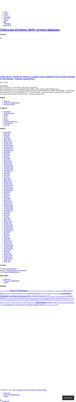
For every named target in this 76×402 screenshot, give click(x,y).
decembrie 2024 (8, 165)
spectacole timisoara (45, 300)
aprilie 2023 (7, 198)
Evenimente (7, 111)
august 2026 (7, 132)
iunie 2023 (7, 195)
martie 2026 (7, 140)
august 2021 (7, 231)
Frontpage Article (9, 113)
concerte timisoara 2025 (46, 293)
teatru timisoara (28, 302)
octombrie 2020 (8, 248)
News (5, 118)
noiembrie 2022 (8, 207)
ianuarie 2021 (8, 243)
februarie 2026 (8, 142)
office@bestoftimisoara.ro (12, 272)
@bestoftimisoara (11, 270)
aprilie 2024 (7, 178)
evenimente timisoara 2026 (40, 296)
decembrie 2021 (8, 225)
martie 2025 (7, 160)
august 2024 (7, 172)
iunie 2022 (7, 215)
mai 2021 (6, 236)
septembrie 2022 (8, 210)
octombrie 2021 (8, 228)
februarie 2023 (8, 202)
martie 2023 (7, 200)
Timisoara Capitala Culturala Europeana (65, 302)
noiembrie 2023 (8, 187)
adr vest (1, 290)
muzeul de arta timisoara (11, 300)
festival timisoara (10, 298)
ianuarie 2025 (8, 163)
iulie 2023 (7, 193)
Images (6, 115)
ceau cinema (58, 291)
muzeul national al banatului (23, 300)
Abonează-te (68, 398)
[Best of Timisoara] (14, 9)
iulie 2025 (7, 153)
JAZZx (69, 298)
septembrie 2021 (8, 230)
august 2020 (7, 250)
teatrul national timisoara (17, 302)
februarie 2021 (8, 241)
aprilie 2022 (7, 218)
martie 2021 (7, 240)
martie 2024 (7, 180)
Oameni (6, 120)
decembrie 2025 (8, 145)
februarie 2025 (8, 162)
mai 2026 (6, 137)
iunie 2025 (7, 155)
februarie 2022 (8, 221)
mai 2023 (6, 197)
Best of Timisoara (18, 390)
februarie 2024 (8, 182)
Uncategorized (8, 123)
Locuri (6, 116)
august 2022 (7, 211)
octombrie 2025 (8, 148)
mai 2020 (6, 251)
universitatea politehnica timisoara (34, 304)
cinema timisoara (16, 293)
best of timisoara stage (33, 290)
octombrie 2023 (8, 188)
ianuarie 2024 (8, 183)
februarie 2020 (8, 255)
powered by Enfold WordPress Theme (35, 390)
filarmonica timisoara (35, 298)
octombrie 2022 (8, 208)
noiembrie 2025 (8, 147)
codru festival (24, 293)
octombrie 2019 (8, 258)
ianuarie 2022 (8, 223)
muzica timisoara (34, 300)
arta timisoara (6, 290)
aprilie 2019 (7, 260)
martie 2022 (7, 220)
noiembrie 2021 (8, 226)
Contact (6, 282)
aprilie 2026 (7, 138)
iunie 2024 (7, 175)
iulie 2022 (7, 213)
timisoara (41, 302)
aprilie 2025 (7, 158)
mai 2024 (6, 177)
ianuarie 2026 (8, 143)
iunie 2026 (7, 135)
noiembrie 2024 (8, 167)
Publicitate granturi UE (10, 121)
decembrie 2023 (8, 185)
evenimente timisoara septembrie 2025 (58, 296)
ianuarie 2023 (8, 203)
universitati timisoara (49, 304)
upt (55, 304)
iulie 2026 (7, 133)
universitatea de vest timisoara (14, 305)
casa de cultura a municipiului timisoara (46, 290)
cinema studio (9, 293)
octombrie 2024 (8, 168)
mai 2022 (6, 216)
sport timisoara (66, 300)
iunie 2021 (7, 235)
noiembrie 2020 (8, 246)
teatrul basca (7, 302)
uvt (57, 305)
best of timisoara (19, 290)
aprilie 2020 (7, 253)
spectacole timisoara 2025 (56, 300)
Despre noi (7, 101)
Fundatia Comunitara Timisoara (58, 298)
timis (34, 302)
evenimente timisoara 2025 (19, 296)
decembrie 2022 (8, 205)
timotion (2, 304)
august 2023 (7, 192)
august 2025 (7, 152)
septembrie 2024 (8, 170)
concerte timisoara (34, 293)
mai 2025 (6, 157)
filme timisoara (45, 298)
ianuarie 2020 (8, 256)
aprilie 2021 (7, 238)
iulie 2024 (7, 173)
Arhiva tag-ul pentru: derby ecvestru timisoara (30, 29)
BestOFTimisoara (11, 269)
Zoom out (6, 125)
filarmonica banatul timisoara (22, 298)
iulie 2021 (7, 233)
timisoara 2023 (51, 302)
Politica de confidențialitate (11, 103)
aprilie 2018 (7, 261)
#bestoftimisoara (22, 270)
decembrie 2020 (8, 245)
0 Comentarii (4, 85)
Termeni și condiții (9, 104)
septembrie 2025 (8, 150)
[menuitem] (40, 12)
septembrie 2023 (8, 190)
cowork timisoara (56, 293)
